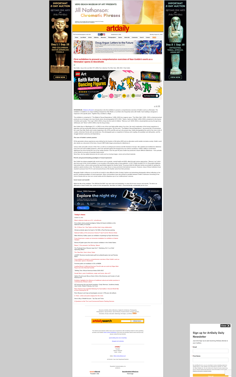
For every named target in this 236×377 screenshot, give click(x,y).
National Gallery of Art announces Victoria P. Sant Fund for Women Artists (95, 233)
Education (111, 313)
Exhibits (106, 310)
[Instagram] (104, 35)
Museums (103, 37)
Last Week (83, 37)
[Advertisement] (140, 226)
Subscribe (127, 37)
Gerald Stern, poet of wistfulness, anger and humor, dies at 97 (92, 273)
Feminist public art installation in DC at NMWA (87, 263)
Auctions (132, 311)
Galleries (96, 37)
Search (142, 37)
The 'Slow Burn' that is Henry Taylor (84, 252)
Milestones (115, 310)
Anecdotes (101, 313)
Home (76, 37)
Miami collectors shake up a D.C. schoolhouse (87, 220)
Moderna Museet (88, 110)
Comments (135, 37)
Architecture (127, 310)
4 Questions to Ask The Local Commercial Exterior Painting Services (94, 301)
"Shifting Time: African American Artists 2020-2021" (89, 270)
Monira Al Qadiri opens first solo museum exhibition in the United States (95, 242)
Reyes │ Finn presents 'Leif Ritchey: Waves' (87, 245)
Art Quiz (107, 313)
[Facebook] (99, 35)
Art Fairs (137, 311)
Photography (133, 310)
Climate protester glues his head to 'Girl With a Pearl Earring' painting (94, 230)
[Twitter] (101, 35)
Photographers (112, 37)
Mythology (117, 313)
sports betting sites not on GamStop (118, 338)
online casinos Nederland (109, 332)
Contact (148, 37)
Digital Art (120, 310)
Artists (90, 37)
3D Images (123, 313)
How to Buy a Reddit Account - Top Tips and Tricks (89, 298)
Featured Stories (125, 311)
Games (120, 37)
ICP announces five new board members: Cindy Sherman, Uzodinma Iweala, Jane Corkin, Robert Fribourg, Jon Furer (96, 285)
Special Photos (108, 311)
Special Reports (117, 311)
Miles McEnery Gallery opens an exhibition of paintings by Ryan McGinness (96, 235)
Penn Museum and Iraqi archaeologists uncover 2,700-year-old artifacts (95, 293)
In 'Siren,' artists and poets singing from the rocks (88, 295)
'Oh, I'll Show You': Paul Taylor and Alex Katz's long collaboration (93, 227)
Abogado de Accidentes (118, 341)
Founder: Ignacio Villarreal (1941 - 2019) (118, 350)
